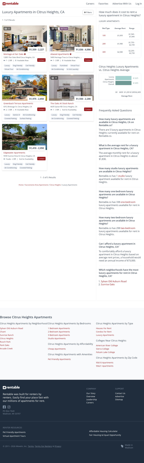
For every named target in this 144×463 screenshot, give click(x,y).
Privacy (58, 446)
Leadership (91, 399)
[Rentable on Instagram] (9, 408)
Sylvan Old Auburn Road (114, 281)
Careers (90, 3)
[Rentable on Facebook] (5, 408)
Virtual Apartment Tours (14, 436)
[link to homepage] (43, 387)
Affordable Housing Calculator (103, 431)
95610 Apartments (104, 362)
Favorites (103, 3)
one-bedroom (128, 202)
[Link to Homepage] (10, 3)
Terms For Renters (43, 446)
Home (21, 185)
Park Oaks (4, 345)
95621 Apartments (104, 366)
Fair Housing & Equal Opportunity (105, 435)
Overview (90, 396)
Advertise (119, 396)
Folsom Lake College (105, 352)
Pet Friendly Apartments (59, 359)
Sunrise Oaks (108, 284)
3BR (103, 52)
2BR (103, 44)
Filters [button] (89, 12)
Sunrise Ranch (7, 335)
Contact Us (120, 393)
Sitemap (119, 399)
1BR (103, 35)
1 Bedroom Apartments (59, 328)
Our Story (90, 393)
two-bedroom (128, 228)
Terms (31, 446)
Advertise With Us (121, 3)
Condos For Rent (104, 331)
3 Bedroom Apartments (59, 335)
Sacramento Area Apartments (37, 185)
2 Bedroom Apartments (59, 331)
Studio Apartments (57, 338)
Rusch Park (5, 341)
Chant (3, 331)
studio (121, 175)
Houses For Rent (103, 328)
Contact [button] (41, 60)
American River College (107, 345)
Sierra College (102, 348)
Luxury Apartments (105, 335)
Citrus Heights (55, 185)
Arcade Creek (6, 348)
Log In (139, 3)
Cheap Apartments (57, 348)
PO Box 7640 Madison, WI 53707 (12, 412)
